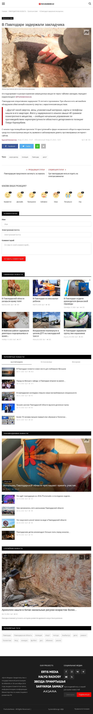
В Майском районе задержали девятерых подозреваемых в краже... (15, 333)
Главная (4, 11)
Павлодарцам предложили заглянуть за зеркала (24, 174)
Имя (3, 219)
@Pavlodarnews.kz (24, 97)
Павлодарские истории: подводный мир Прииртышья (32, 610)
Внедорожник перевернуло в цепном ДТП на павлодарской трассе (46, 333)
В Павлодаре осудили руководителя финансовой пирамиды (76, 301)
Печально (68, 202)
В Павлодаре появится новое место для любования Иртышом (41, 369)
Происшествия (33, 11)
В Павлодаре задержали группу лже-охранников (75, 332)
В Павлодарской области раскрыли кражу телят (13, 300)
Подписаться (84, 694)
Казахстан (7, 640)
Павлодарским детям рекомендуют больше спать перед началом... (43, 532)
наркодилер (13, 157)
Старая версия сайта (40, 709)
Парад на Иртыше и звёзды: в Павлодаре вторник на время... (40, 381)
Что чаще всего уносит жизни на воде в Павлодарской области (41, 520)
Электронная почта (10, 230)
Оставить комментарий (13, 259)
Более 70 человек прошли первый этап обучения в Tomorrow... (41, 417)
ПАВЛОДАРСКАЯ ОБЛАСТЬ (17, 11)
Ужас (56, 202)
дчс (41, 640)
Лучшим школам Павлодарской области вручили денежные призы (42, 405)
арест (45, 157)
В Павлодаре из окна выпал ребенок (45, 300)
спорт (47, 635)
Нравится (7, 202)
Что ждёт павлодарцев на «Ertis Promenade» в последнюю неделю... (43, 496)
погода (56, 635)
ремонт (83, 635)
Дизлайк (19, 202)
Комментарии (10, 213)
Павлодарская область (23, 635)
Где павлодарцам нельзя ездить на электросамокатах (63, 175)
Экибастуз (66, 635)
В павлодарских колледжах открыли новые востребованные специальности (46, 393)
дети (75, 635)
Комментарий (8, 240)
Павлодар (35, 157)
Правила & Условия (81, 709)
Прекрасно (31, 202)
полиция (25, 157)
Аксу (16, 640)
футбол (33, 640)
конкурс (24, 640)
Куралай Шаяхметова (9, 140)
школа (58, 640)
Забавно (43, 202)
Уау (80, 202)
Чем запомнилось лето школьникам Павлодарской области (40, 508)
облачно (49, 640)
